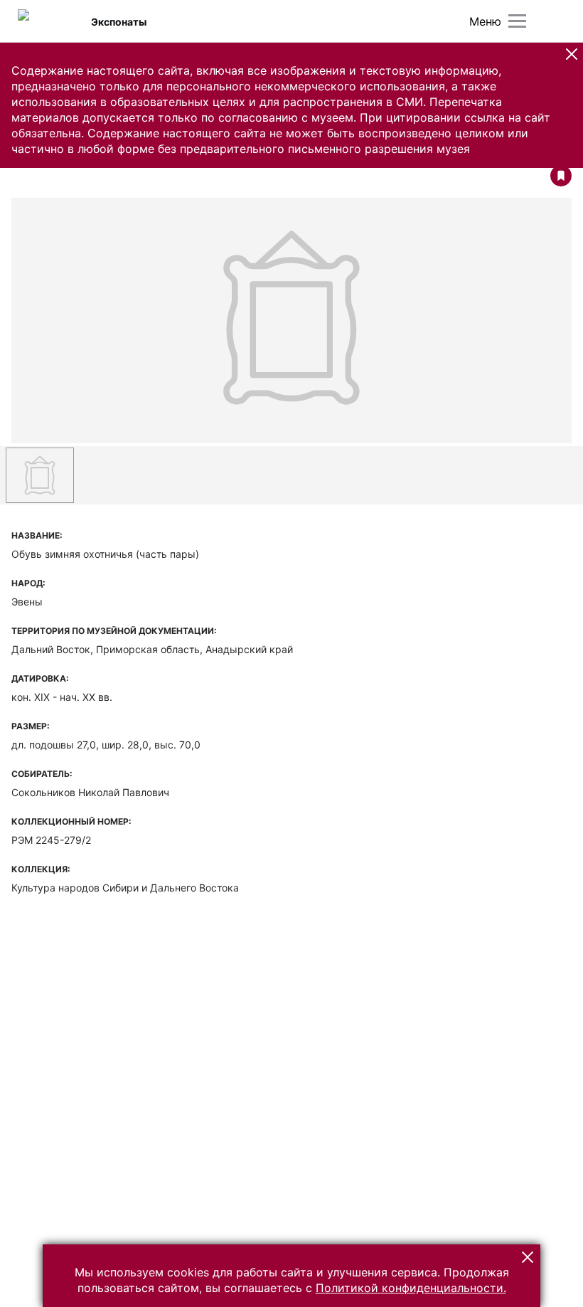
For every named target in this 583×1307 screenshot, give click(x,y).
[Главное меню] (517, 21)
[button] (571, 54)
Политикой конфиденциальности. (411, 1288)
